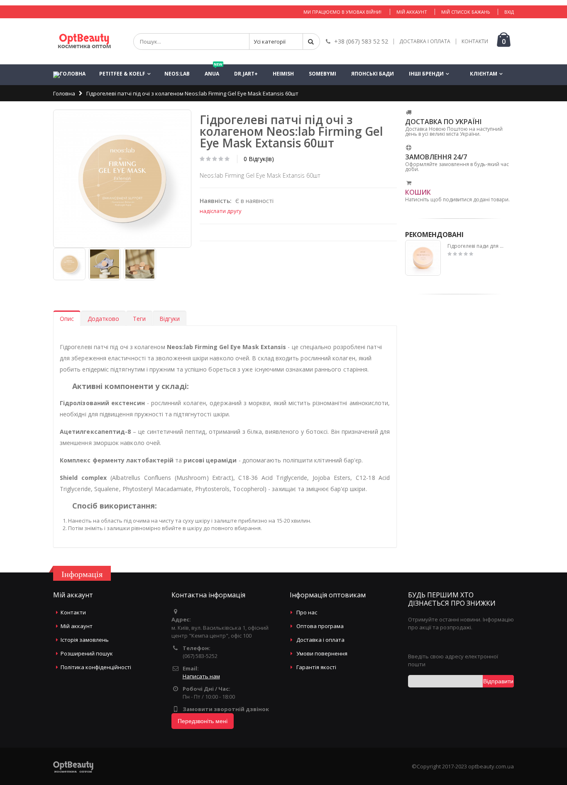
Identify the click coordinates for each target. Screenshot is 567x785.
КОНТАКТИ (475, 41)
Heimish (283, 73)
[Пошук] (311, 41)
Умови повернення (321, 653)
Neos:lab (177, 73)
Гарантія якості (316, 667)
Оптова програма (320, 626)
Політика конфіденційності (96, 667)
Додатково (103, 319)
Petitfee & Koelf (122, 73)
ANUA (213, 70)
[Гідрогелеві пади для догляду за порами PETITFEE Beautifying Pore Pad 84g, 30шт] (423, 258)
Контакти (73, 612)
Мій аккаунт (411, 12)
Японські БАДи (372, 73)
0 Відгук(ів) (259, 159)
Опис (67, 319)
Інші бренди (426, 73)
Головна (64, 93)
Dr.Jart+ (246, 73)
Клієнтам (483, 73)
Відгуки (169, 319)
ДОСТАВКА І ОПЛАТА (424, 41)
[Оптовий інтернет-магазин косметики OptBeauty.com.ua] (84, 41)
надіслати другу (221, 211)
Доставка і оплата (320, 639)
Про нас (306, 612)
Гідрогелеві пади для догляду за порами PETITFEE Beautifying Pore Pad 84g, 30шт (476, 246)
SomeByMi (322, 73)
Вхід (509, 12)
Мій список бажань (465, 12)
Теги (139, 319)
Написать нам (201, 676)
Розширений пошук (87, 653)
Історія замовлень (85, 639)
